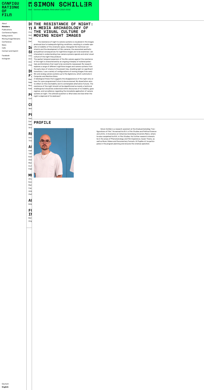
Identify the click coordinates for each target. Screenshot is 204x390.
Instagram (6, 59)
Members (6, 27)
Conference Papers (9, 33)
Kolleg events (7, 36)
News (4, 45)
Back (30, 10)
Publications (7, 30)
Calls (4, 48)
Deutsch (5, 384)
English (5, 387)
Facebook (5, 56)
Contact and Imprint (10, 51)
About (4, 24)
